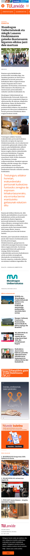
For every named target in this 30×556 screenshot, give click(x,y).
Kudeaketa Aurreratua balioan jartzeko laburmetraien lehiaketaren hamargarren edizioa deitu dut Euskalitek (21, 355)
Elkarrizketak (21, 12)
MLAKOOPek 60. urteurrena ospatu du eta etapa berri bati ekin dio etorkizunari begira (21, 338)
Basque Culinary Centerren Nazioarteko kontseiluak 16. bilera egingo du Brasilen (21, 322)
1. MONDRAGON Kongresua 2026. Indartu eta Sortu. (13, 457)
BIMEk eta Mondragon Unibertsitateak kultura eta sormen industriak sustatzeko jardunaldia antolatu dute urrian (21, 304)
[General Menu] (2, 5)
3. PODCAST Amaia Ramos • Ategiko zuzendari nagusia (14, 501)
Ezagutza (3, 267)
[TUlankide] (15, 6)
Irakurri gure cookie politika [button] (14, 548)
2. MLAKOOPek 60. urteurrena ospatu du (12, 479)
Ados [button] (8, 553)
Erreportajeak (8, 12)
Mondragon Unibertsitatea (14, 267)
